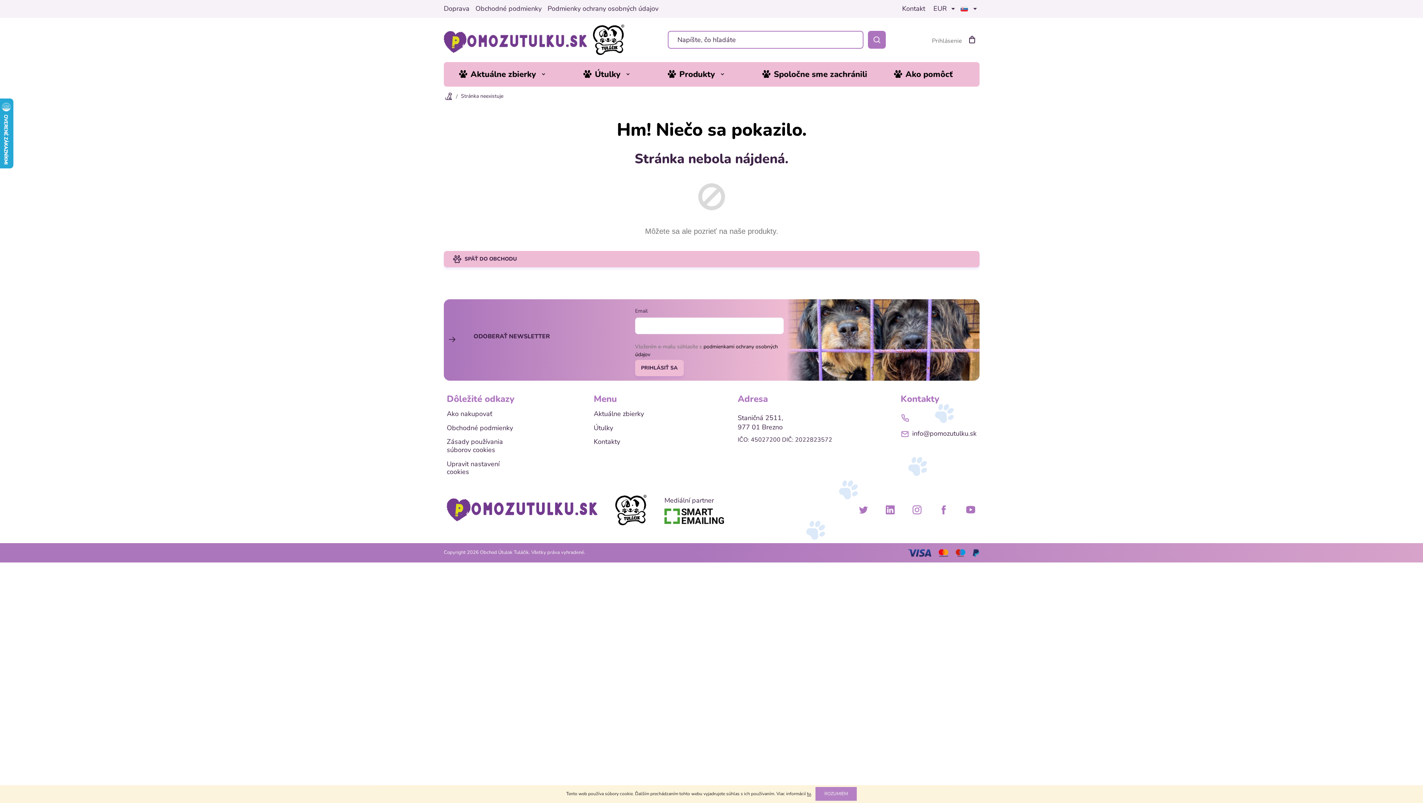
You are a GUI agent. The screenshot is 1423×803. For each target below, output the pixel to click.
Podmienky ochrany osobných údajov (603, 9)
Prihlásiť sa (659, 367)
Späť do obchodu (491, 258)
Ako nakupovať (469, 414)
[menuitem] (507, 74)
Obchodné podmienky (508, 9)
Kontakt (913, 9)
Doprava (456, 9)
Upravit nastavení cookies (473, 468)
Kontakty (607, 442)
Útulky (603, 428)
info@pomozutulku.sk (944, 433)
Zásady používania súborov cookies (475, 446)
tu (809, 794)
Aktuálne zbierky (619, 414)
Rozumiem (836, 794)
